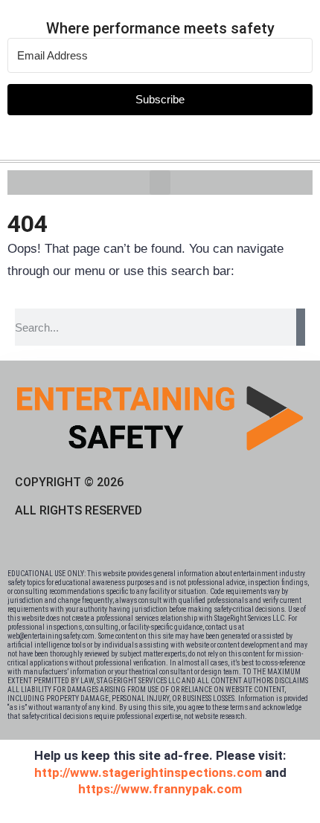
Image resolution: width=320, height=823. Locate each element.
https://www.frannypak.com (160, 788)
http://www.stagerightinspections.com (148, 772)
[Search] (300, 327)
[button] (160, 182)
